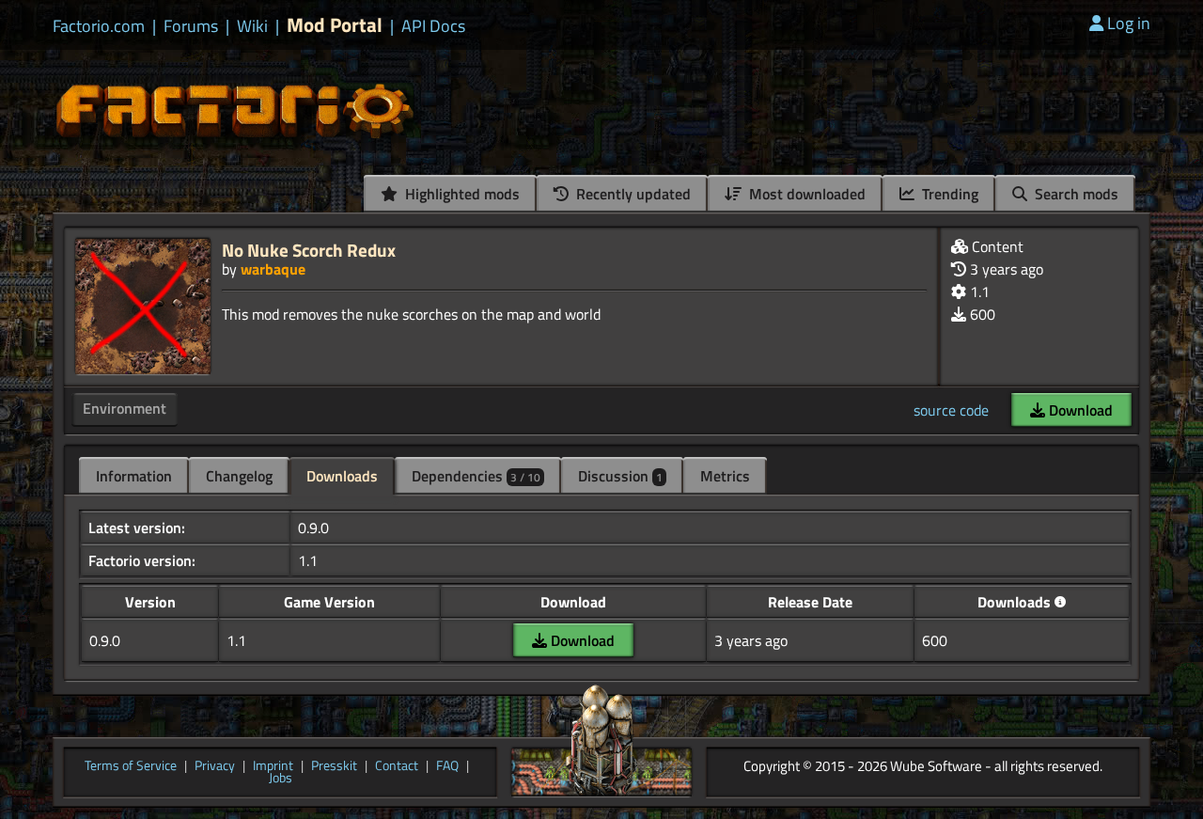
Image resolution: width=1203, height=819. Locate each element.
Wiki (252, 26)
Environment (124, 408)
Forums (191, 26)
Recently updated (631, 193)
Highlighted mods (460, 193)
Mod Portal (335, 25)
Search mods (1074, 193)
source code (951, 410)
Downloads (342, 476)
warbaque (273, 269)
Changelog (239, 476)
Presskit (334, 766)
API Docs (433, 26)
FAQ (447, 766)
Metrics (725, 476)
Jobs (280, 778)
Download (1079, 410)
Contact (396, 766)
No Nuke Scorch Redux (309, 249)
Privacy (215, 766)
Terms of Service (131, 766)
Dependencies (476, 476)
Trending (948, 193)
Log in (1128, 23)
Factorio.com (99, 26)
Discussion (620, 476)
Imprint (273, 766)
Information (134, 476)
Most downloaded (805, 193)
